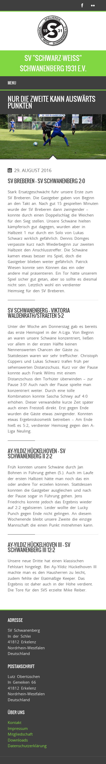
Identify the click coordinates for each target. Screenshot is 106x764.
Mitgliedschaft (20, 734)
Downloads (18, 740)
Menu (12, 83)
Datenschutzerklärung (27, 745)
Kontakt (14, 722)
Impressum (18, 728)
